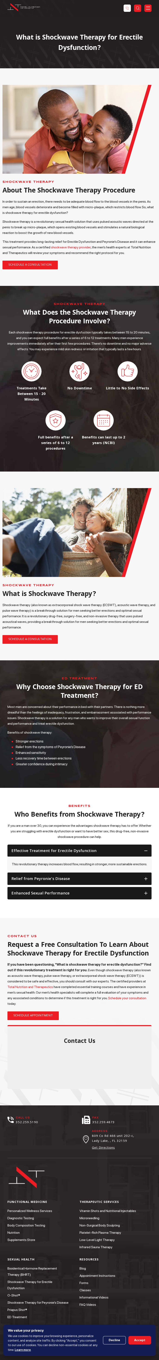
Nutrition (13, 1233)
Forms (84, 1283)
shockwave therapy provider (71, 247)
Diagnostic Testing (20, 1218)
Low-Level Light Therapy (97, 1240)
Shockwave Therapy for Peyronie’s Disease (38, 1303)
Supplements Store (21, 1240)
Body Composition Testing (26, 1225)
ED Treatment (17, 1317)
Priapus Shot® (17, 1310)
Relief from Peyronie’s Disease (40, 879)
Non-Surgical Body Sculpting (100, 1225)
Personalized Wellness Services (29, 1211)
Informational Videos (94, 1297)
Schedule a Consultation (30, 265)
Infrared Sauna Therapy (96, 1247)
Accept (139, 1340)
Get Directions (103, 1148)
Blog (83, 1268)
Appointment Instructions (97, 1276)
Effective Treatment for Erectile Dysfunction (53, 851)
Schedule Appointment (33, 1015)
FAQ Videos (88, 1305)
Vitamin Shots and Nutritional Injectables (108, 1211)
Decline (114, 1340)
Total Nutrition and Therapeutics (30, 987)
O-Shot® (13, 1295)
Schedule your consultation (127, 998)
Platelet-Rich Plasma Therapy (100, 1233)
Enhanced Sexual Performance (40, 893)
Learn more (23, 1350)
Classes (85, 1290)
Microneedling (89, 1218)
